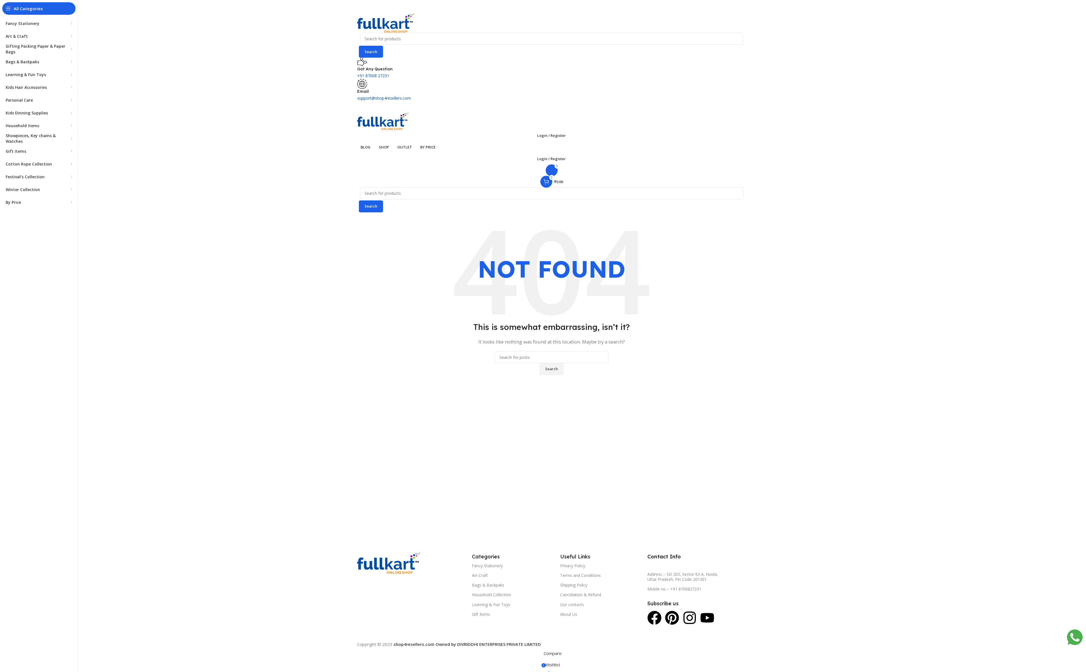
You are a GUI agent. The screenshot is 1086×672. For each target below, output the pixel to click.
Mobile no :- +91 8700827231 (674, 589)
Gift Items (481, 614)
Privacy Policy (572, 565)
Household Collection (491, 594)
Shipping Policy (573, 585)
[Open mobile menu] (551, 107)
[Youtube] (707, 618)
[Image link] (388, 563)
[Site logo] (385, 23)
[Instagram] (690, 618)
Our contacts (572, 604)
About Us (568, 614)
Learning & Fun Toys (491, 604)
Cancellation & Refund (580, 594)
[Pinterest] (672, 618)
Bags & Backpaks (488, 585)
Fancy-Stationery (487, 565)
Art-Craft (480, 575)
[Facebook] (654, 618)
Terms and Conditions (580, 575)
